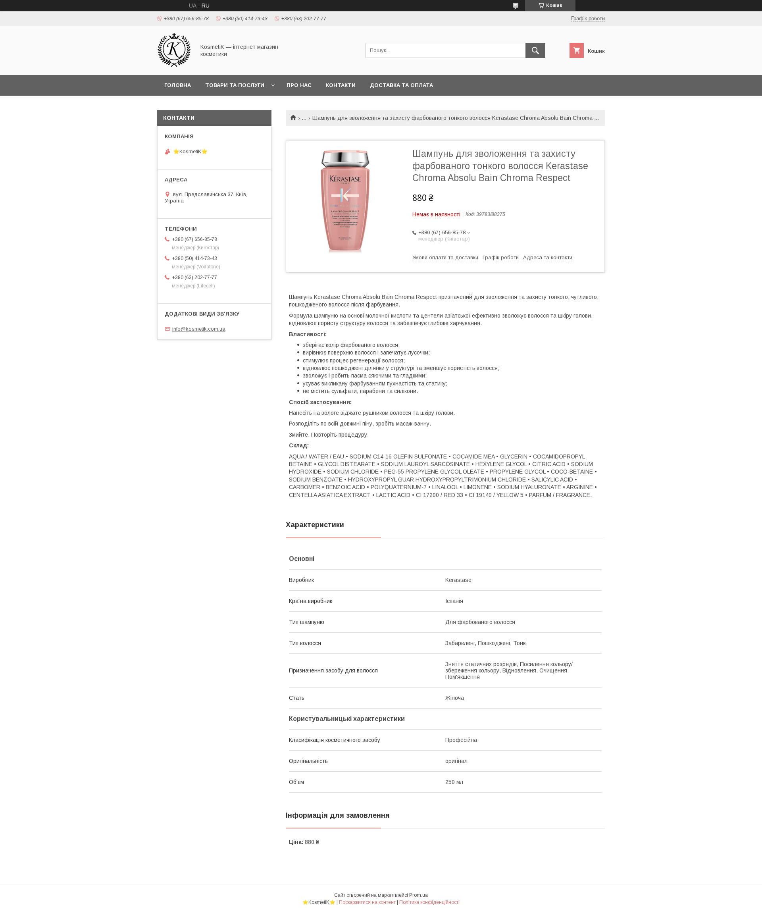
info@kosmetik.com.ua (198, 329)
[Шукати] (535, 50)
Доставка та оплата (401, 85)
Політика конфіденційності (429, 902)
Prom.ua (418, 895)
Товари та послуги (234, 85)
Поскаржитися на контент (367, 902)
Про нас (299, 85)
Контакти (341, 85)
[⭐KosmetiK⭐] (174, 65)
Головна (177, 85)
